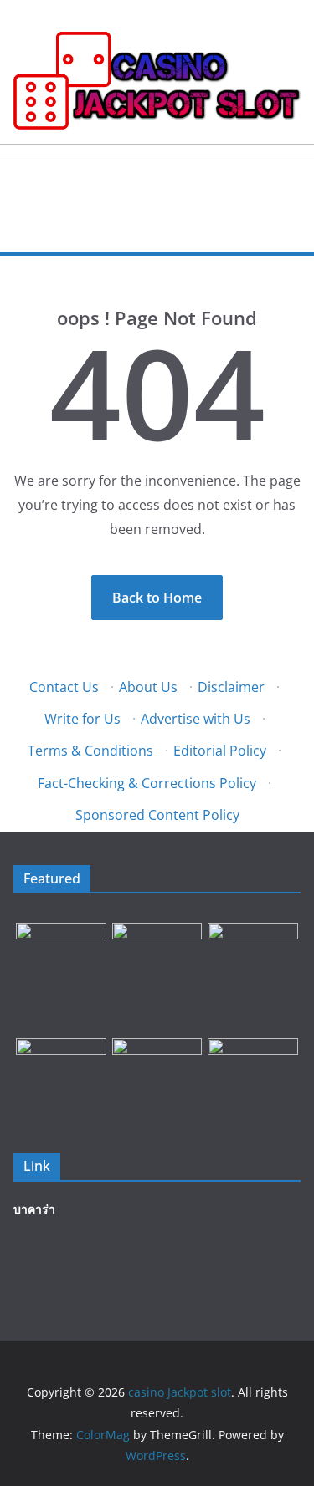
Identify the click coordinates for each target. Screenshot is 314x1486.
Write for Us (82, 719)
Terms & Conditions (90, 750)
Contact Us (64, 687)
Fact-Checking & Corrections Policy (147, 783)
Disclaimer (231, 687)
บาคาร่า (34, 1209)
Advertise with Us (195, 719)
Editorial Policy (219, 750)
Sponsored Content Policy (157, 815)
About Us (148, 687)
